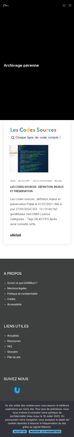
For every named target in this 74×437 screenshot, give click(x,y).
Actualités (13, 335)
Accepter (20, 431)
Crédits (11, 299)
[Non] (69, 419)
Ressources (14, 341)
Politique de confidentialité (22, 293)
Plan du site (13, 357)
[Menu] (69, 5)
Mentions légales (17, 288)
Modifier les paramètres (45, 431)
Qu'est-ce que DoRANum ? (22, 283)
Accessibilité (14, 304)
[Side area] (63, 5)
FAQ (9, 346)
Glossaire (12, 351)
